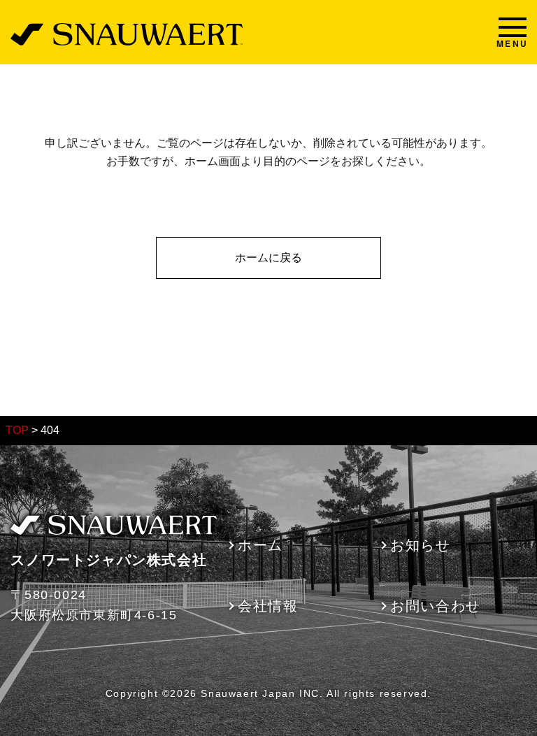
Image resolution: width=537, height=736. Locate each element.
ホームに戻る (268, 258)
